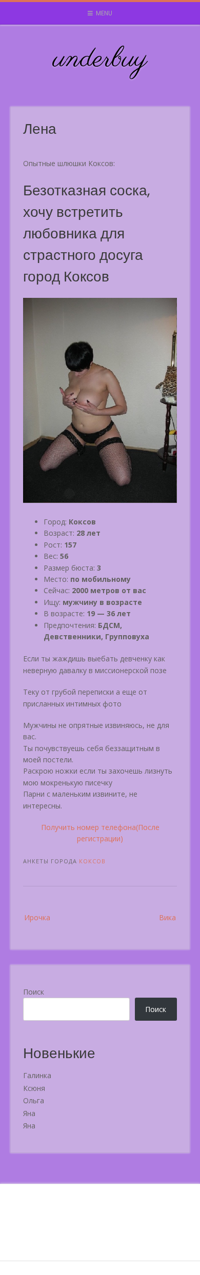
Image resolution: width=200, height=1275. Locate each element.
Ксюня (34, 1088)
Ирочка (37, 917)
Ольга (33, 1100)
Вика (167, 917)
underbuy (100, 59)
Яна (29, 1113)
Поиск (33, 992)
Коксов (92, 861)
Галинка (37, 1075)
